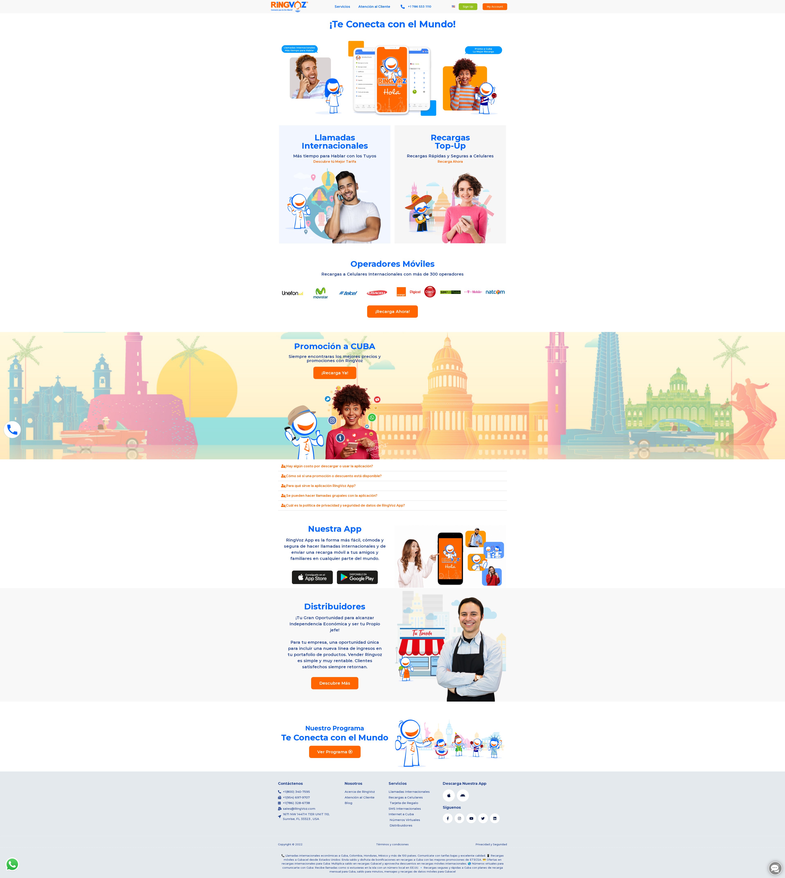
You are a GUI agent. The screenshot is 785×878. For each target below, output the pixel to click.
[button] (392, 466)
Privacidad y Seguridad (491, 844)
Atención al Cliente (374, 7)
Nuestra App (335, 529)
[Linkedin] (495, 818)
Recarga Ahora (450, 162)
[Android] (463, 795)
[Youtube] (471, 818)
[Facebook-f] (448, 818)
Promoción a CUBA (334, 346)
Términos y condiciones (392, 844)
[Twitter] (483, 818)
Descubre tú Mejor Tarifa (334, 162)
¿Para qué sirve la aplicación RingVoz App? (320, 486)
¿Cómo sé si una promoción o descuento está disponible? (333, 476)
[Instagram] (459, 818)
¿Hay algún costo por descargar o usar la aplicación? (328, 466)
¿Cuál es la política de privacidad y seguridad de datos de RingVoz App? (344, 505)
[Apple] (449, 795)
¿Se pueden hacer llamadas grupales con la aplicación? (330, 496)
